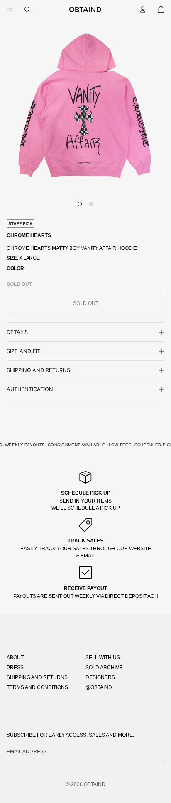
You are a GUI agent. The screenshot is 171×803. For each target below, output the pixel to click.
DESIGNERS (100, 677)
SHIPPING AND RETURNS (37, 677)
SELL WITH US (103, 657)
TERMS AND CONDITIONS (37, 687)
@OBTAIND (99, 687)
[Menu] (9, 9)
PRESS (15, 667)
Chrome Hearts (29, 235)
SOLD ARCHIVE (104, 667)
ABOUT (15, 657)
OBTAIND (94, 784)
